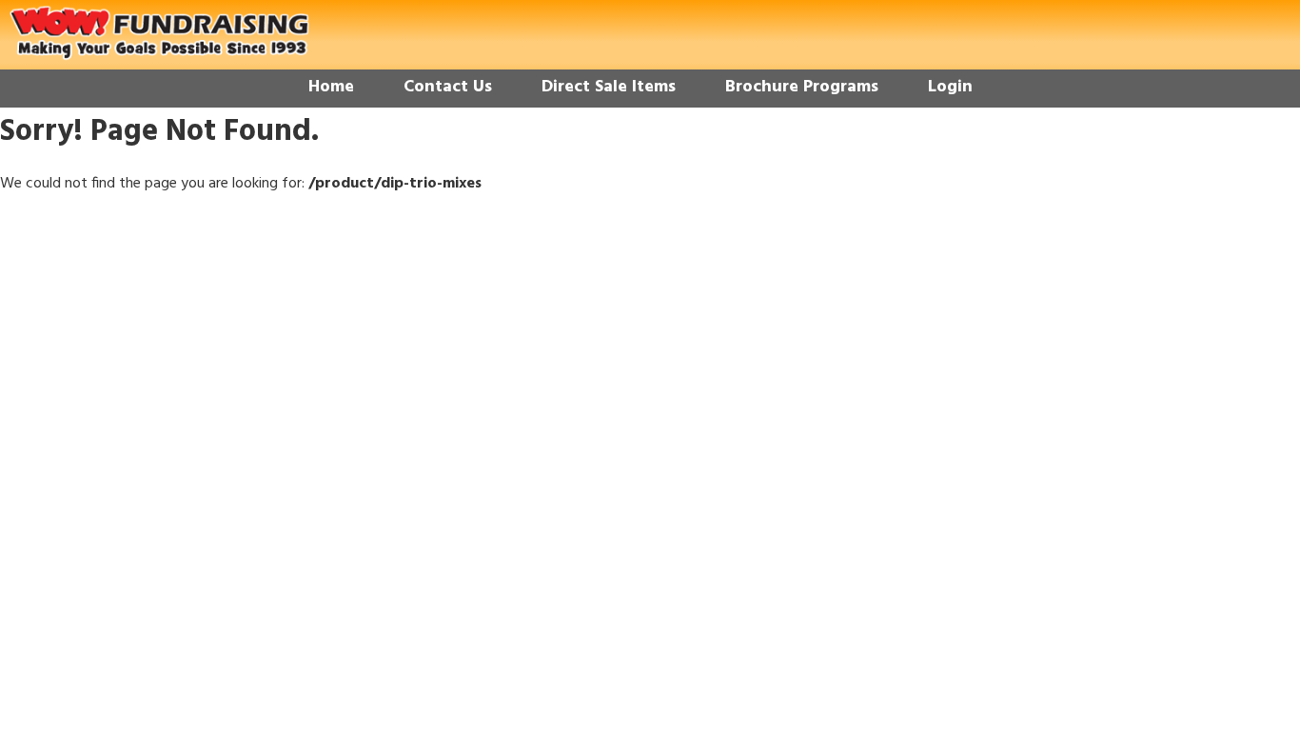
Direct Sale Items (609, 87)
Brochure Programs (801, 87)
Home (331, 87)
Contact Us (448, 87)
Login (950, 87)
